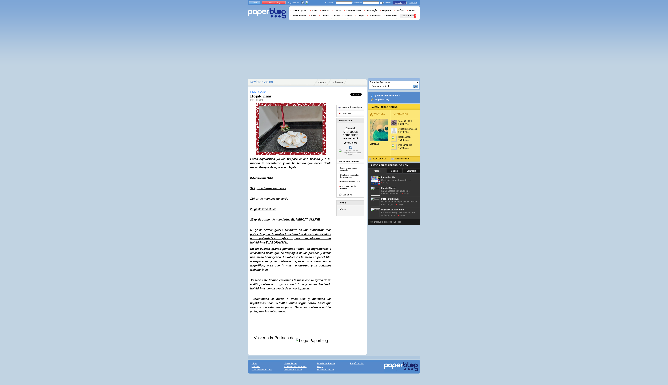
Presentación (290, 363)
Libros (338, 10)
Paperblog (267, 13)
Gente (412, 10)
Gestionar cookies (325, 369)
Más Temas (408, 15)
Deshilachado (405, 137)
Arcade (377, 171)
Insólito (400, 10)
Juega (385, 183)
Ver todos (347, 195)
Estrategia (411, 171)
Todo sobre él (379, 159)
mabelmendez (405, 145)
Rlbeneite (258, 100)
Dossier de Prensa (326, 363)
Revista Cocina (261, 82)
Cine (314, 10)
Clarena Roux (405, 121)
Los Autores (337, 82)
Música (325, 10)
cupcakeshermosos (407, 129)
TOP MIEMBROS (400, 114)
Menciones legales (293, 369)
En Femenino (299, 15)
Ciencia (348, 15)
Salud (337, 15)
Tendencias (375, 15)
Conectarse (400, 3)
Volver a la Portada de (275, 337)
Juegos (322, 82)
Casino (394, 171)
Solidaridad (391, 15)
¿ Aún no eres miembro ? (387, 96)
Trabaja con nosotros (262, 369)
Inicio (254, 3)
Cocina (343, 209)
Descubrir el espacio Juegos (387, 222)
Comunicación (354, 10)
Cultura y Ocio (300, 10)
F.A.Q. (320, 366)
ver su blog (350, 142)
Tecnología (371, 10)
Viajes (361, 15)
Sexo (313, 15)
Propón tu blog (382, 99)
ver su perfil (350, 138)
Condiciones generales (295, 366)
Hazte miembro (402, 159)
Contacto (256, 366)
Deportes (386, 10)
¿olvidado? (413, 2)
